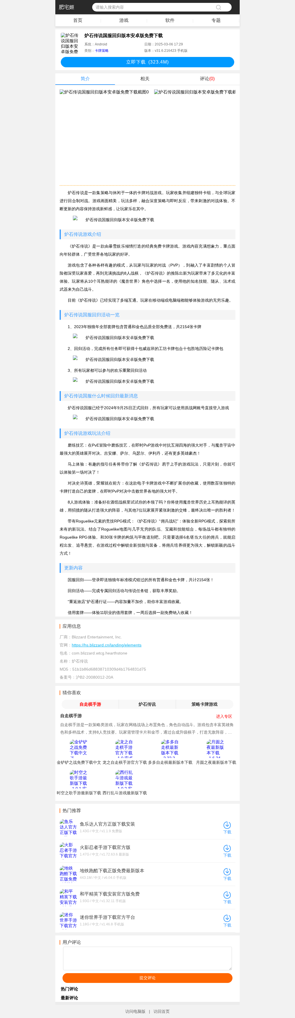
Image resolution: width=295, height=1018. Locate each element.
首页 (77, 20)
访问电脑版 (135, 1011)
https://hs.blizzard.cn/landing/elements (106, 645)
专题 (216, 20)
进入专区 (224, 716)
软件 (170, 20)
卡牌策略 (102, 51)
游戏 (123, 20)
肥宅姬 (66, 7)
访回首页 (162, 1011)
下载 (227, 832)
